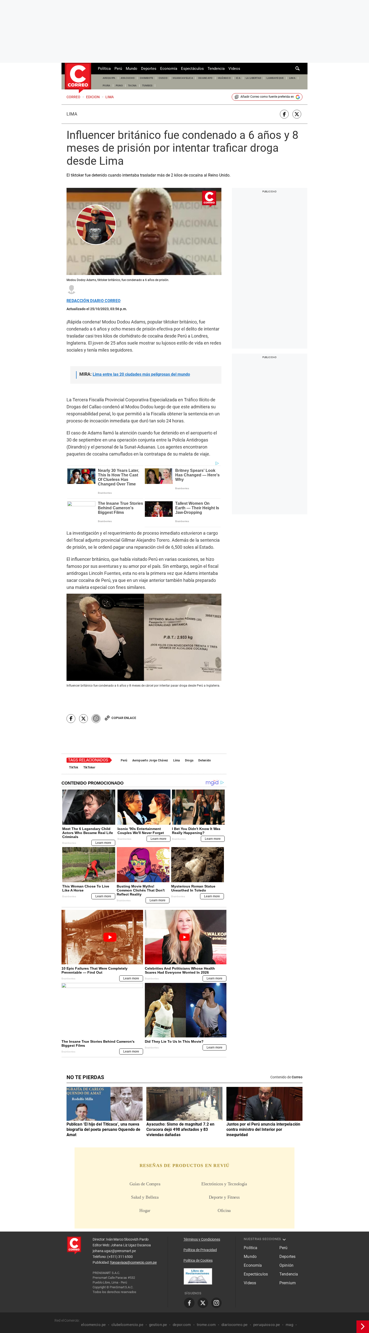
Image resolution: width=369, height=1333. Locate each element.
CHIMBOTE (146, 78)
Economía (168, 68)
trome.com (206, 1324)
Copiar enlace (123, 718)
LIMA (292, 78)
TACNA (132, 85)
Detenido (204, 760)
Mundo (131, 68)
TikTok (73, 767)
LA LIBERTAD (254, 78)
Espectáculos (192, 68)
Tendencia (216, 68)
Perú (118, 68)
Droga (189, 760)
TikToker (89, 767)
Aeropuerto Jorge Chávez (150, 760)
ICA (238, 78)
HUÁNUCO (224, 78)
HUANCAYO (205, 78)
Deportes (148, 68)
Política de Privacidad (200, 1250)
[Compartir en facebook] (284, 114)
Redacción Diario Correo (93, 301)
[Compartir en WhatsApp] (96, 718)
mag (289, 1324)
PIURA (106, 85)
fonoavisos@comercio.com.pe (133, 1262)
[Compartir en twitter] (296, 114)
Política (104, 68)
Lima (72, 114)
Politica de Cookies (198, 1260)
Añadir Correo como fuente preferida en (267, 96)
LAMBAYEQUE (275, 78)
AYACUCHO (128, 78)
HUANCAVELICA (183, 78)
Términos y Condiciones (201, 1239)
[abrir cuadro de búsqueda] (297, 68)
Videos (234, 68)
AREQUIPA (109, 78)
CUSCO (163, 78)
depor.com (182, 1324)
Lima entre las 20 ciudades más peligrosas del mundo (141, 374)
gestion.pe (158, 1324)
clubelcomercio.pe (127, 1324)
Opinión (286, 1265)
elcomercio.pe (93, 1324)
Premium (287, 1283)
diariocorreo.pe (234, 1324)
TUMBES (147, 85)
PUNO (119, 85)
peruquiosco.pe (266, 1324)
